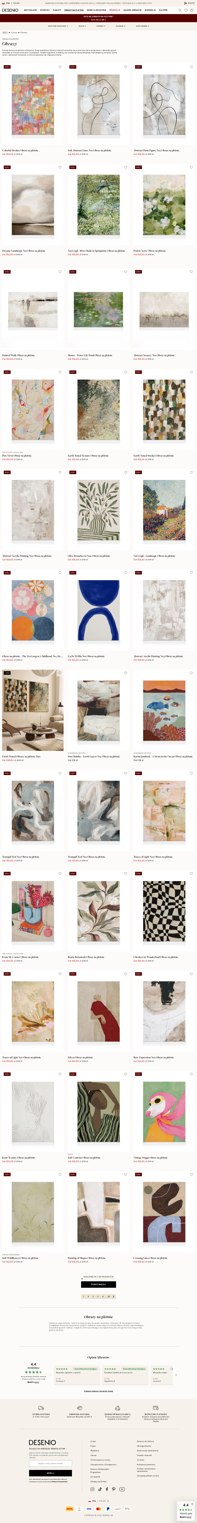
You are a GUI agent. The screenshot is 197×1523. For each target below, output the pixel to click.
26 (109, 1296)
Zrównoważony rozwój (100, 1460)
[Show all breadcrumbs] (5, 32)
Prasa (93, 1446)
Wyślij (50, 1473)
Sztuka (14, 32)
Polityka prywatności (146, 1464)
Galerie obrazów (132, 10)
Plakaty (57, 10)
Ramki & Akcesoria (96, 10)
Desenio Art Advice (145, 1441)
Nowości (45, 10)
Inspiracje (150, 10)
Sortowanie (141, 26)
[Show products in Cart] (192, 10)
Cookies (140, 1460)
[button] (186, 1511)
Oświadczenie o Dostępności (103, 1464)
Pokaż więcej (98, 1284)
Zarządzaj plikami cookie (148, 1476)
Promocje (114, 10)
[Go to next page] (113, 1296)
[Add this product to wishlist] (60, 67)
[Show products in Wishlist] (186, 10)
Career (93, 1455)
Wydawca (94, 1451)
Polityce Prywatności (59, 1482)
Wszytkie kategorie (57, 26)
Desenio (106, 1515)
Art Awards (95, 1477)
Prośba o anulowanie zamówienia (146, 1470)
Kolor (81, 26)
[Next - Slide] (176, 1375)
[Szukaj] (180, 10)
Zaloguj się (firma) (98, 1481)
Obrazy (24, 32)
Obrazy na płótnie (74, 10)
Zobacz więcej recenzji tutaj (98, 1391)
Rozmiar (119, 26)
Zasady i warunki (144, 1455)
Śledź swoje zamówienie (147, 1451)
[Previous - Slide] (51, 1375)
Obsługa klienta (144, 1446)
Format (100, 26)
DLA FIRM (163, 10)
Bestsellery (30, 10)
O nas (93, 1441)
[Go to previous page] (83, 1296)
